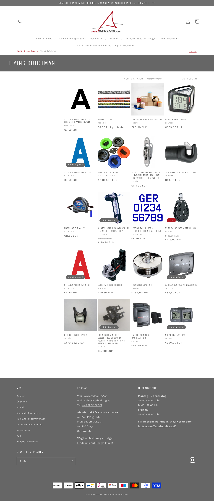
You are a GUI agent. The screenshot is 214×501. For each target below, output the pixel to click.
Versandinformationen (29, 413)
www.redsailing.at (95, 395)
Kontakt (21, 407)
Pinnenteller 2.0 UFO (108, 172)
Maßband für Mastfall (75, 228)
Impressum (23, 430)
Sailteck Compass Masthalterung (140, 336)
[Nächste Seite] (139, 367)
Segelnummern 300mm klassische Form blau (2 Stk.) (146, 229)
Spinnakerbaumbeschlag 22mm (180, 172)
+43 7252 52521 (92, 405)
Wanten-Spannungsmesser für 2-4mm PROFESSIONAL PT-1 (113, 229)
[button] (20, 21)
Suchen (21, 396)
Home (19, 51)
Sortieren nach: (133, 78)
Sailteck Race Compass (176, 119)
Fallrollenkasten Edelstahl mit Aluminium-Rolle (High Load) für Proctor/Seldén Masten (146, 175)
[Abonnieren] (72, 461)
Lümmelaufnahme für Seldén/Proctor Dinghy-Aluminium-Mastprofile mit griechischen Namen (111, 339)
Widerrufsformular (27, 441)
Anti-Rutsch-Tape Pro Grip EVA (146, 119)
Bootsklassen (31, 51)
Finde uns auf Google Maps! (95, 442)
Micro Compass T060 (175, 335)
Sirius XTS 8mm (105, 119)
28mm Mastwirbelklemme (110, 285)
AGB (19, 436)
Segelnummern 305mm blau (77, 172)
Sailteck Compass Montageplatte (181, 285)
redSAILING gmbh (100, 494)
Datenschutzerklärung (29, 424)
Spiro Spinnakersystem (75, 335)
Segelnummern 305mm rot (77, 285)
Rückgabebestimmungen (31, 418)
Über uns (22, 401)
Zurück (193, 51)
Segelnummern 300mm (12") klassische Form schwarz (78, 121)
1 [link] (122, 367)
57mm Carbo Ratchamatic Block (180, 228)
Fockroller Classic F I (142, 285)
